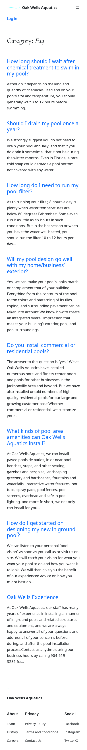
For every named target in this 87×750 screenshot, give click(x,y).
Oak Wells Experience (32, 597)
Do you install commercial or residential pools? (41, 348)
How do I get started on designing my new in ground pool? (41, 529)
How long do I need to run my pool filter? (43, 188)
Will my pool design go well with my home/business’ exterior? (39, 265)
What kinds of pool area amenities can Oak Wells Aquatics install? (36, 437)
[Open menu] (77, 7)
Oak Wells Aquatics (39, 7)
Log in (12, 18)
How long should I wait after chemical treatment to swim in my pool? (43, 67)
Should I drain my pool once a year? (43, 126)
